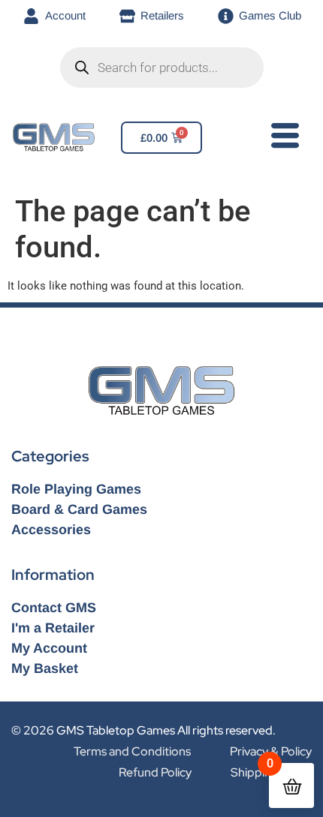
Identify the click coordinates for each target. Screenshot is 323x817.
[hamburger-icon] (282, 139)
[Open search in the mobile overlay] (162, 67)
